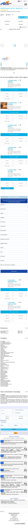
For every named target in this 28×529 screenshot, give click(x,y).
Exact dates (4, 422)
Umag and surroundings (11, 11)
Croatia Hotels (3, 11)
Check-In (7, 416)
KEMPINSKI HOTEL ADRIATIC (11, 8)
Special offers (14, 436)
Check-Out (21, 416)
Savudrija (18, 11)
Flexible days (4, 420)
